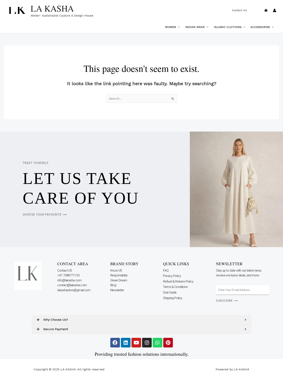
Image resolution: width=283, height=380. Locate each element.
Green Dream (119, 280)
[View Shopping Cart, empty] (266, 10)
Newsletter (117, 290)
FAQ (165, 270)
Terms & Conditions (175, 287)
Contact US (65, 270)
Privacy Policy (172, 276)
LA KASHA (52, 8)
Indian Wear (195, 27)
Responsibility (119, 275)
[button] (239, 10)
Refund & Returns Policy (178, 281)
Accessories (260, 27)
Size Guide (170, 292)
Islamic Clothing (227, 27)
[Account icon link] (274, 10)
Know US (116, 270)
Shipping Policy (172, 298)
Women (170, 27)
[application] (178, 27)
